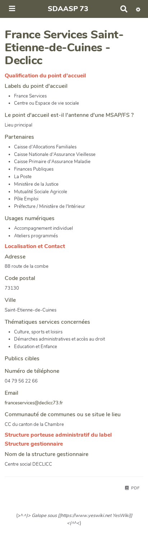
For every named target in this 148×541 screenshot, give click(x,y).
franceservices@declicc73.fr (34, 403)
